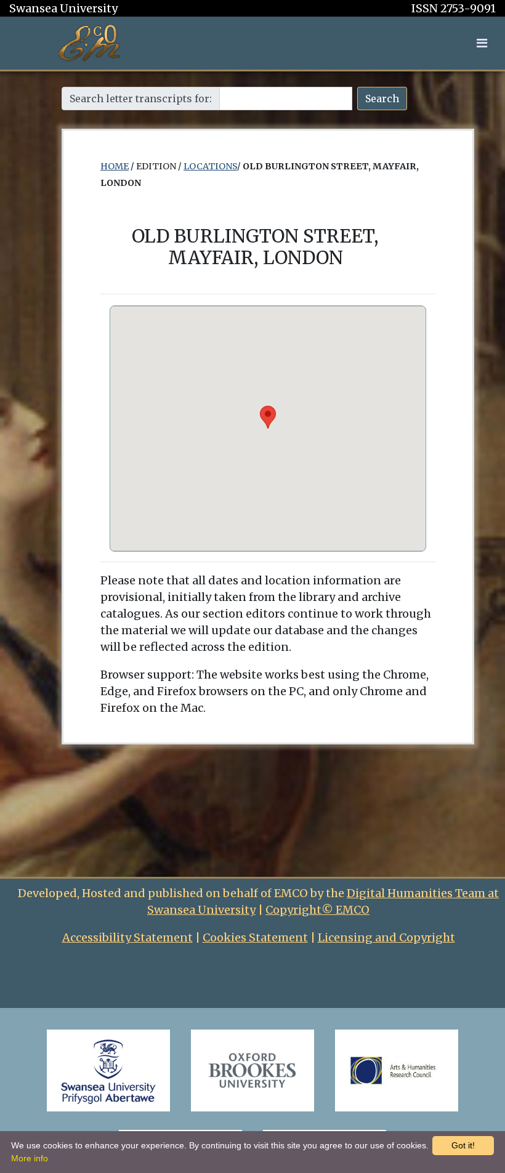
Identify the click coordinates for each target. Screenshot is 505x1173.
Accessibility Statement (127, 937)
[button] (482, 42)
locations (210, 166)
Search (382, 98)
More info (29, 1158)
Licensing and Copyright (386, 937)
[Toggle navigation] (482, 43)
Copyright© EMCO (317, 910)
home (114, 166)
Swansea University (63, 8)
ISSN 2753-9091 (453, 8)
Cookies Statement (255, 937)
